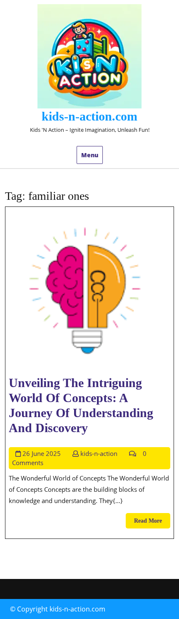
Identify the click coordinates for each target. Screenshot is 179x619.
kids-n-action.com (89, 116)
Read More (152, 522)
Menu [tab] (89, 155)
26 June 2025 (41, 453)
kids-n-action (98, 453)
